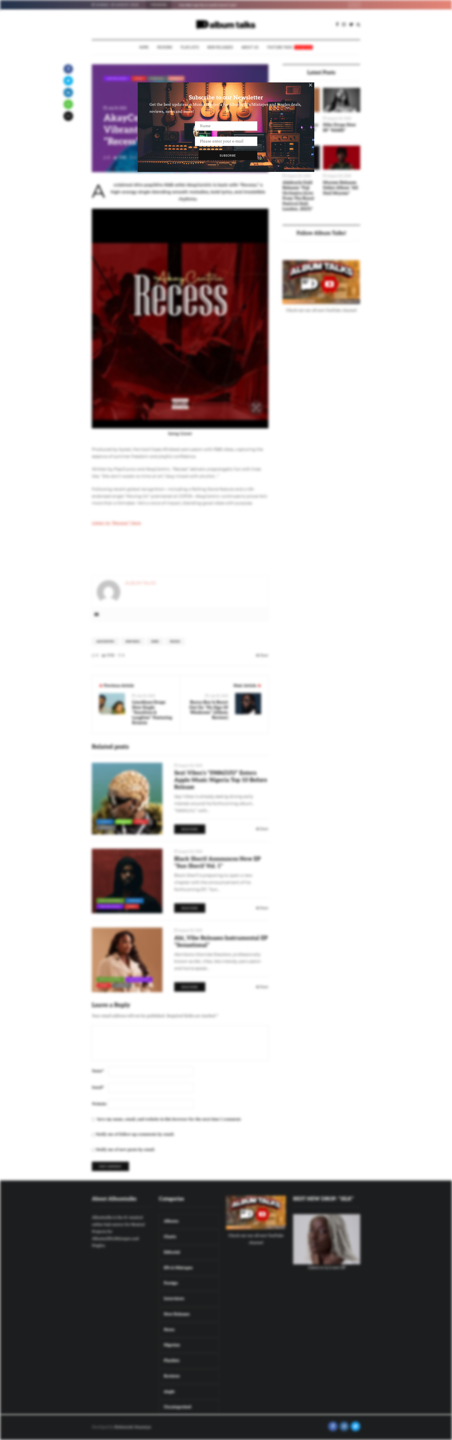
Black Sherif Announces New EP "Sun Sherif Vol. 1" (217, 862)
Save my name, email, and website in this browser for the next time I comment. (169, 1119)
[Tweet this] (68, 80)
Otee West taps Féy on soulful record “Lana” (208, 5)
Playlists (190, 47)
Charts (123, 821)
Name (98, 1071)
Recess (175, 641)
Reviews (164, 47)
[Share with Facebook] (68, 69)
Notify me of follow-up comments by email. (135, 1134)
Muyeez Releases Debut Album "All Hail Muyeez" (340, 188)
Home (144, 47)
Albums (105, 821)
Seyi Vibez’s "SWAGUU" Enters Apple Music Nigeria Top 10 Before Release (220, 780)
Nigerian (157, 78)
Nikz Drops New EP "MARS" (339, 127)
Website (99, 1104)
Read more (190, 829)
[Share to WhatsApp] (68, 104)
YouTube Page (289, 47)
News (139, 78)
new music (133, 641)
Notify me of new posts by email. (125, 1149)
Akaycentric (105, 641)
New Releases (220, 47)
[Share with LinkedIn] (68, 92)
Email (98, 1087)
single (176, 78)
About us (250, 47)
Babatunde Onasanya (132, 1427)
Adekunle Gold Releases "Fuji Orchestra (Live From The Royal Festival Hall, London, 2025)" (298, 196)
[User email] (96, 614)
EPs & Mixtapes (110, 900)
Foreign (134, 900)
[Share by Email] (68, 116)
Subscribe (228, 155)
